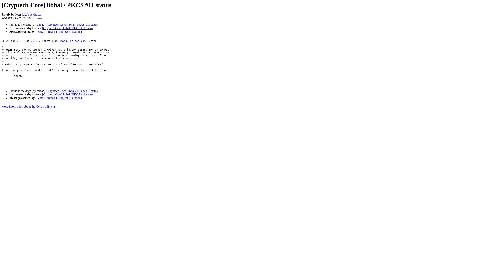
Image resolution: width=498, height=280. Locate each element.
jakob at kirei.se (31, 14)
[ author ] (76, 31)
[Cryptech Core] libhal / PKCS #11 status (72, 24)
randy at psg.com (73, 40)
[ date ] (40, 31)
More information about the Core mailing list (29, 106)
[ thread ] (51, 31)
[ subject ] (64, 31)
